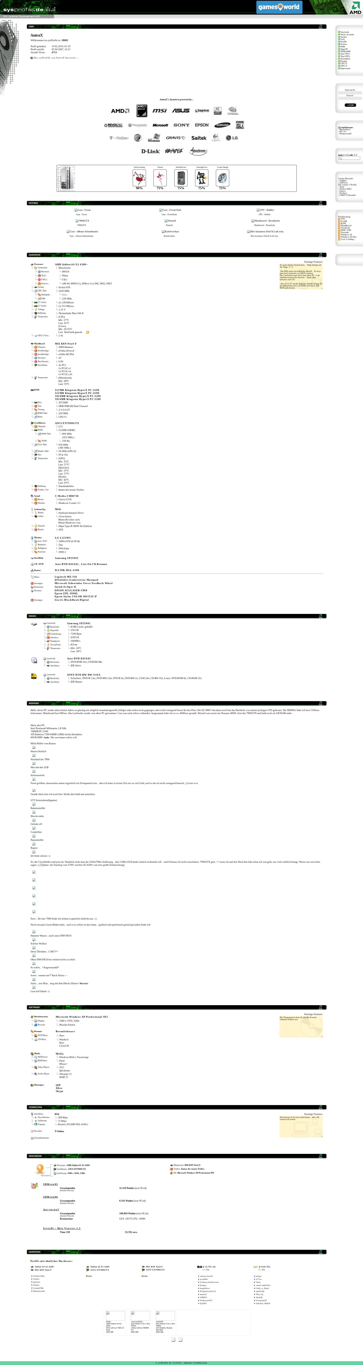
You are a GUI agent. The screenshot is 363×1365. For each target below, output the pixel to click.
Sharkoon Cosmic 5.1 (70, 503)
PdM (343, 47)
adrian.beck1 (206, 1276)
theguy (203, 1285)
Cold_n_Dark (262, 1288)
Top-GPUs (345, 56)
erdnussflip (39, 1276)
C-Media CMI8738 (67, 496)
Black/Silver (345, 129)
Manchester (65, 267)
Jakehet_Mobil (263, 1303)
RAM (343, 223)
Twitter (344, 44)
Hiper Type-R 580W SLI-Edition (75, 526)
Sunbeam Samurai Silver (71, 512)
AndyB (259, 1297)
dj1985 (203, 1303)
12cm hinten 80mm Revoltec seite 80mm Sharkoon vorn (69, 519)
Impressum (345, 68)
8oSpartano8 (345, 134)
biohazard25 (206, 1300)
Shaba (36, 1285)
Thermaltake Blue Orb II (71, 313)
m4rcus (36, 1282)
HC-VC (343, 132)
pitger (259, 1276)
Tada (258, 1282)
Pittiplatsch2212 (208, 1291)
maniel (203, 1294)
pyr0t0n (204, 1279)
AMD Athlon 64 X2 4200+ (71, 264)
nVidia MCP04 (66, 354)
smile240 (260, 1291)
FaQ (343, 39)
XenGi (36, 1279)
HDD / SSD (346, 230)
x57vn (259, 1279)
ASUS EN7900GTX (67, 423)
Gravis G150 (65, 499)
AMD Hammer (65, 347)
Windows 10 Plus (348, 237)
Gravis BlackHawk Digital (72, 599)
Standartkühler (66, 486)
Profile (344, 42)
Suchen (344, 37)
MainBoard (346, 226)
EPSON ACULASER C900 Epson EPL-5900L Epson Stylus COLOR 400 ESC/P (76, 593)
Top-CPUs (345, 54)
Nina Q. (260, 1294)
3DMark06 (346, 51)
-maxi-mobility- (263, 1285)
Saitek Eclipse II (65, 586)
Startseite (345, 32)
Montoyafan (39, 1291)
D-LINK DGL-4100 (67, 570)
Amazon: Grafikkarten (195, 1363)
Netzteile (345, 232)
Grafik (344, 221)
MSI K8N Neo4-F (66, 343)
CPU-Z (344, 63)
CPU (343, 219)
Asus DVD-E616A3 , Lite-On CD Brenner (81, 564)
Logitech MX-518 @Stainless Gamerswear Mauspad (76, 578)
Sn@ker (343, 181)
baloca (343, 191)
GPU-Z (344, 66)
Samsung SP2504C (67, 558)
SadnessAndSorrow (209, 1282)
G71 (61, 426)
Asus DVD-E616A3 (79, 658)
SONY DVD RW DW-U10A (83, 674)
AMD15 (203, 1297)
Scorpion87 (261, 1300)
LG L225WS (63, 537)
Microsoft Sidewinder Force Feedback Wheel (84, 583)
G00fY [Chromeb (348, 195)
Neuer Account (347, 34)
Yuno (342, 187)
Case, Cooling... (348, 239)
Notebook (345, 228)
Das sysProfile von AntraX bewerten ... (56, 58)
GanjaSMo (38, 1288)
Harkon (343, 193)
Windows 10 (346, 235)
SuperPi (344, 49)
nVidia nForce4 (66, 350)
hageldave (205, 1288)
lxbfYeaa (344, 183)
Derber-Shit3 (345, 189)
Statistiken (345, 59)
